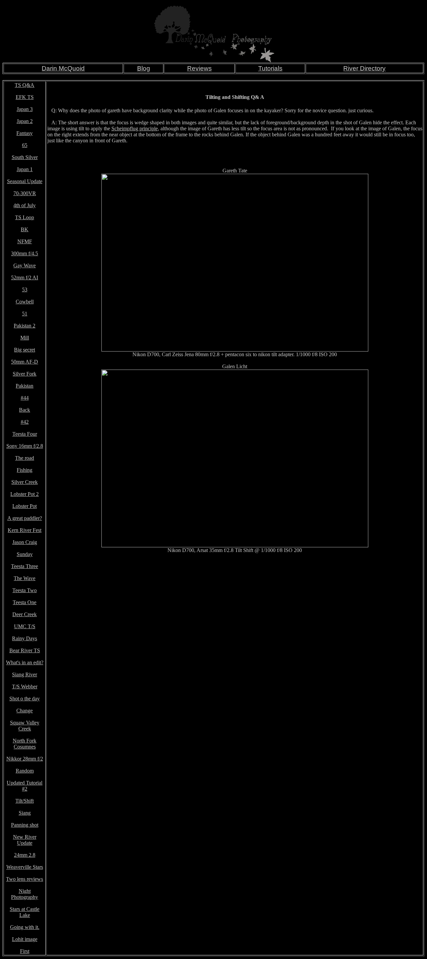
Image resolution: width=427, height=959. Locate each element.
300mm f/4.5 (24, 253)
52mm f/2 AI (24, 277)
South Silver (25, 157)
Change (24, 710)
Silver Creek (24, 482)
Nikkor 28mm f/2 (24, 759)
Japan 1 (25, 169)
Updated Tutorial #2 (24, 786)
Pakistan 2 (24, 325)
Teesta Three (24, 566)
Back (24, 410)
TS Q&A (24, 85)
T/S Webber (24, 686)
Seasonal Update (24, 181)
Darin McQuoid (63, 68)
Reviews (199, 68)
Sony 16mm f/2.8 (24, 446)
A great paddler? (24, 518)
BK (24, 229)
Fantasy (24, 133)
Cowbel (24, 301)
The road (24, 458)
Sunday (25, 554)
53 (24, 289)
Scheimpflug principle (134, 128)
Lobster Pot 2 (24, 494)
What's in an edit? (24, 662)
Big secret (24, 350)
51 (24, 313)
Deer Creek (24, 614)
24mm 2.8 (24, 855)
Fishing (24, 470)
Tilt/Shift (24, 801)
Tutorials (270, 68)
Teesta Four (24, 434)
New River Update (24, 840)
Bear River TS (24, 650)
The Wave (24, 578)
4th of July (24, 205)
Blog (143, 68)
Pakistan (24, 386)
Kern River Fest (24, 530)
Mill (24, 337)
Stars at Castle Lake (24, 912)
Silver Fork (24, 374)
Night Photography (24, 894)
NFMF (24, 241)
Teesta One (24, 602)
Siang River (24, 674)
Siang (25, 813)
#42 (25, 422)
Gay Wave (24, 265)
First (24, 951)
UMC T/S (24, 626)
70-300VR (24, 193)
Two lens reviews (24, 879)
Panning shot (24, 825)
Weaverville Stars (24, 867)
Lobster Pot (24, 506)
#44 (25, 398)
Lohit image (24, 939)
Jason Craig (24, 542)
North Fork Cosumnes (24, 743)
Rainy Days (24, 638)
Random (25, 771)
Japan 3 (25, 109)
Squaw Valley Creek (24, 725)
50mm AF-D (24, 362)
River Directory (364, 68)
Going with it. (24, 927)
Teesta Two (24, 590)
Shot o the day (24, 698)
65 (24, 145)
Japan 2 (25, 121)
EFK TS (25, 97)
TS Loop (24, 217)
